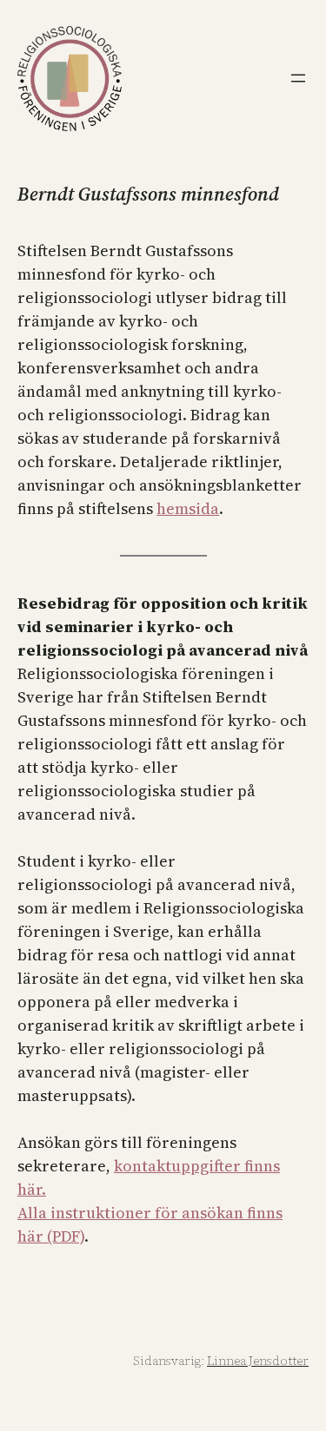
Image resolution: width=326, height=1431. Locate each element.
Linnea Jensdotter (258, 1360)
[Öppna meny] (298, 78)
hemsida (187, 508)
